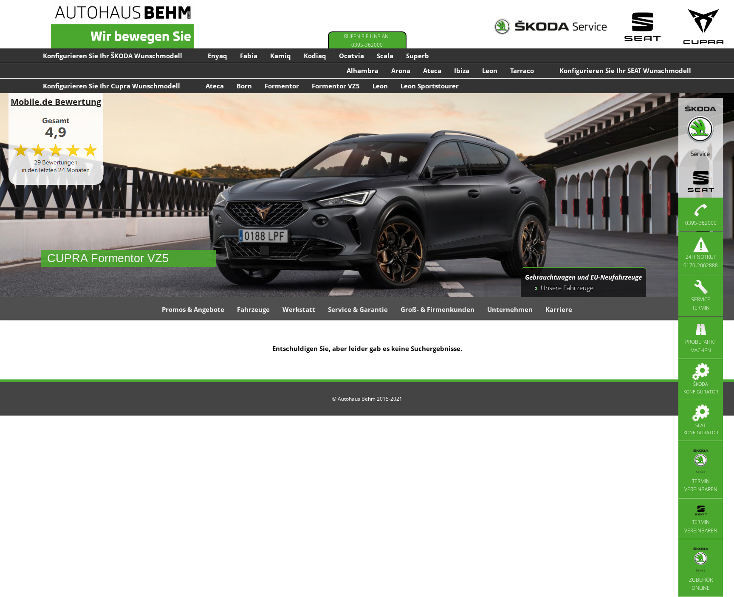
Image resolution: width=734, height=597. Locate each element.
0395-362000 (701, 222)
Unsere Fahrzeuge (567, 287)
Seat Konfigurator (700, 429)
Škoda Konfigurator (700, 388)
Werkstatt (298, 309)
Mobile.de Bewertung (56, 102)
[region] (367, 195)
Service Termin (700, 303)
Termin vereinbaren (700, 485)
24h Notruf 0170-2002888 (700, 261)
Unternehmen (510, 309)
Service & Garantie (358, 309)
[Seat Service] (642, 26)
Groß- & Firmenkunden (437, 309)
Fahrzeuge (253, 309)
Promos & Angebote (193, 309)
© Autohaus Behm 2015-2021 (367, 398)
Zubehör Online (701, 583)
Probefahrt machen (700, 346)
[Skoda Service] (550, 26)
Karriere (558, 309)
